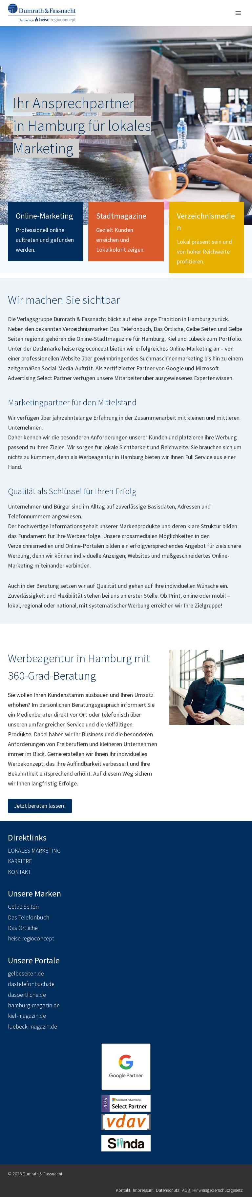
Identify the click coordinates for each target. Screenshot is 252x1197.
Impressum (143, 1190)
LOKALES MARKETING (34, 850)
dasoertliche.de (27, 994)
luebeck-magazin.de (32, 1026)
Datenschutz (167, 1190)
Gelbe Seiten (23, 906)
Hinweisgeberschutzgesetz (217, 1190)
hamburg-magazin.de (34, 1005)
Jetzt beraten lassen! (40, 805)
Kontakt (123, 1190)
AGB (186, 1190)
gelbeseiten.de (26, 973)
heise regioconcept (31, 938)
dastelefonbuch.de (31, 984)
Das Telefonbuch (28, 917)
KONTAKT (19, 872)
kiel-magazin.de (27, 1015)
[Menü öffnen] (238, 13)
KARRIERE (20, 861)
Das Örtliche (23, 928)
